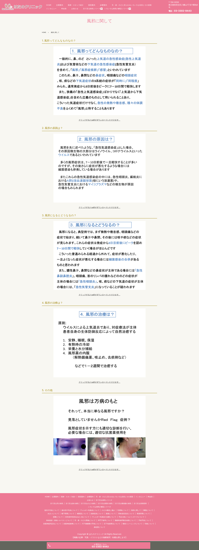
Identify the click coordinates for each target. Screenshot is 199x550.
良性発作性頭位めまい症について (77, 517)
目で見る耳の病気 (56, 503)
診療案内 (103, 5)
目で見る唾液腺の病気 (123, 503)
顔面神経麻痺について (72, 524)
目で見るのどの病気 (88, 503)
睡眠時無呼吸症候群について (125, 520)
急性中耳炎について (51, 510)
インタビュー (51, 9)
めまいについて (53, 513)
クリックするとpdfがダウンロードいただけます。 (99, 120)
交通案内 (59, 5)
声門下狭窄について (105, 520)
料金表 (64, 9)
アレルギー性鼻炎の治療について (104, 517)
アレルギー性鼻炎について (90, 510)
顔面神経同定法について (52, 524)
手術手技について (144, 520)
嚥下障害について (67, 513)
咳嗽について (58, 517)
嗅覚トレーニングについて (132, 524)
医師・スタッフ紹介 (75, 5)
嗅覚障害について (143, 513)
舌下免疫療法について (112, 524)
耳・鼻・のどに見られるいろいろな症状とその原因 (132, 5)
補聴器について (82, 513)
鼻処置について (99, 527)
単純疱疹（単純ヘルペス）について (59, 520)
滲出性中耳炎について (69, 510)
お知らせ (74, 9)
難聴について (148, 510)
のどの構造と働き (108, 510)
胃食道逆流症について (126, 513)
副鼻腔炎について (97, 513)
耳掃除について (123, 510)
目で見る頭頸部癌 (140, 503)
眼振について (111, 513)
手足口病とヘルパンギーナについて (131, 517)
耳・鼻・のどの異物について (85, 520)
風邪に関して (136, 510)
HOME (48, 5)
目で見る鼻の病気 (72, 503)
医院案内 (91, 5)
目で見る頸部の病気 (105, 503)
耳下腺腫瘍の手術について (91, 524)
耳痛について (149, 524)
